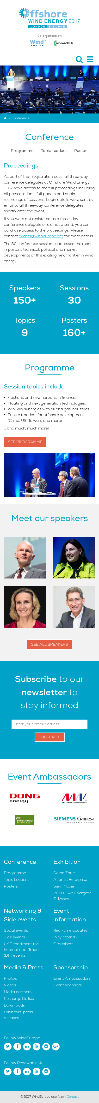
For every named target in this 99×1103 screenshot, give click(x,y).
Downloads (14, 1005)
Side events (14, 937)
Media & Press (23, 967)
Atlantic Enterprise (70, 879)
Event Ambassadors (72, 978)
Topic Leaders (54, 150)
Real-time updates (70, 930)
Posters (81, 150)
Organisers (63, 944)
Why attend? (65, 937)
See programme (25, 442)
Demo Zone (64, 872)
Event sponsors (67, 985)
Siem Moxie (63, 886)
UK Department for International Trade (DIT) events (21, 950)
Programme (22, 150)
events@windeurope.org (41, 236)
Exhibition (67, 861)
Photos (10, 978)
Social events (16, 930)
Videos (10, 985)
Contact (73, 1097)
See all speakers (49, 644)
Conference (20, 861)
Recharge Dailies (19, 998)
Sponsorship (70, 967)
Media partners (17, 992)
